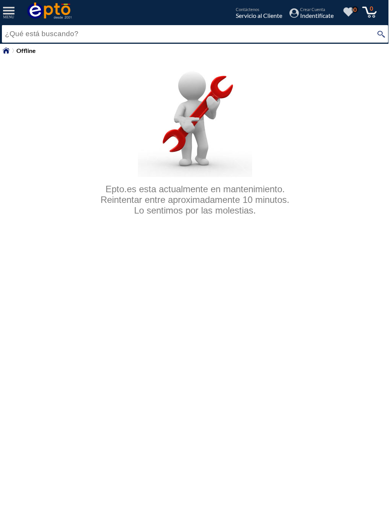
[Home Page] (6, 52)
